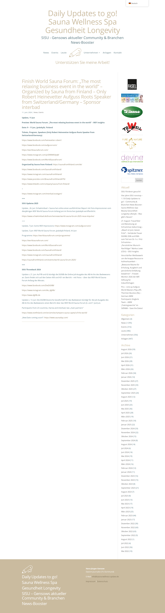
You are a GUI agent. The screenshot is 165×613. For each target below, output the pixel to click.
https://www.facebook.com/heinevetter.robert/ (42, 140)
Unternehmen (91, 52)
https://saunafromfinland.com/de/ (67, 164)
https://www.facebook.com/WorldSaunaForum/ (42, 159)
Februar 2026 (126, 373)
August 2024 (126, 444)
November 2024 (128, 432)
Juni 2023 (125, 500)
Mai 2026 (125, 361)
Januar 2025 (126, 424)
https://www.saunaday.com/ (56, 317)
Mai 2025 (125, 409)
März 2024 (125, 464)
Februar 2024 (126, 468)
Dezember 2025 (127, 381)
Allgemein (125, 319)
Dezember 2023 (127, 476)
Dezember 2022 (127, 523)
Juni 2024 (125, 452)
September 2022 (128, 535)
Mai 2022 (125, 551)
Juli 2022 (124, 543)
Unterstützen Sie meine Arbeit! (82, 62)
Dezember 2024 (127, 428)
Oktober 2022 (127, 531)
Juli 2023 (124, 496)
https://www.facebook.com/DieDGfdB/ (38, 285)
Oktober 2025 (127, 389)
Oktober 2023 (127, 484)
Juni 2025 (125, 405)
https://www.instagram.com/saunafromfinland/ (42, 174)
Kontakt (118, 52)
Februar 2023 (126, 515)
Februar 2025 (126, 420)
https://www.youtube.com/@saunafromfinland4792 (43, 179)
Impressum (91, 581)
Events (55, 52)
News (46, 52)
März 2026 (125, 369)
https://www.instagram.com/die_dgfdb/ (38, 290)
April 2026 (125, 365)
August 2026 (126, 349)
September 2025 (128, 393)
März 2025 (125, 416)
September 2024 (128, 440)
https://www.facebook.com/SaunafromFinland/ (42, 169)
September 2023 (128, 488)
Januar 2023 (126, 519)
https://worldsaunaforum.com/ (35, 150)
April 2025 (125, 412)
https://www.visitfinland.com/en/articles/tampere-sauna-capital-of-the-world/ (54, 313)
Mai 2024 (125, 456)
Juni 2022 (125, 547)
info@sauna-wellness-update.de (105, 576)
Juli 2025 (124, 401)
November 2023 (128, 480)
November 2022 (128, 527)
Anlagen (107, 52)
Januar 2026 (126, 377)
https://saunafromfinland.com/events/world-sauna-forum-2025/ (49, 260)
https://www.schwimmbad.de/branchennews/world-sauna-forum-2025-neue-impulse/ (58, 216)
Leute (64, 52)
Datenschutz (102, 581)
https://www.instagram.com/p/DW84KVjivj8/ (40, 155)
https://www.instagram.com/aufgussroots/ (73, 226)
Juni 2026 (125, 357)
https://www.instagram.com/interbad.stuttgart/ (42, 193)
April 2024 (125, 460)
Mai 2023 (125, 503)
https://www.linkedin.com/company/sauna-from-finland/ (46, 184)
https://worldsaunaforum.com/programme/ (51, 235)
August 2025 (126, 397)
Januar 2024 (126, 472)
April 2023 (125, 507)
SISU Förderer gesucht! (131, 191)
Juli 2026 (124, 353)
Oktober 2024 (127, 436)
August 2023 (126, 492)
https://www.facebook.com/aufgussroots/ (39, 145)
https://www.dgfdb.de (31, 295)
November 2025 (128, 385)
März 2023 (125, 511)
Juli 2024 (124, 448)
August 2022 (126, 539)
